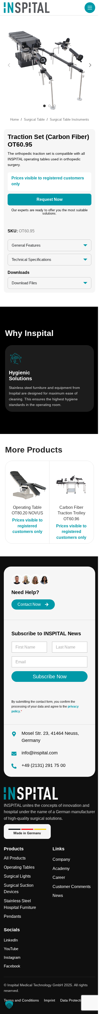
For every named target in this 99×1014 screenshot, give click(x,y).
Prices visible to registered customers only (25, 526)
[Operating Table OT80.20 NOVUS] (25, 482)
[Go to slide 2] (49, 106)
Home (14, 119)
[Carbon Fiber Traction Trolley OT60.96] (69, 482)
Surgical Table (34, 119)
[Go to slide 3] (54, 106)
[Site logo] (27, 7)
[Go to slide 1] (44, 106)
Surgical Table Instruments (69, 119)
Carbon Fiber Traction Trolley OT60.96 (69, 513)
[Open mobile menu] (90, 8)
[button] (9, 65)
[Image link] (31, 793)
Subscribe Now (47, 676)
